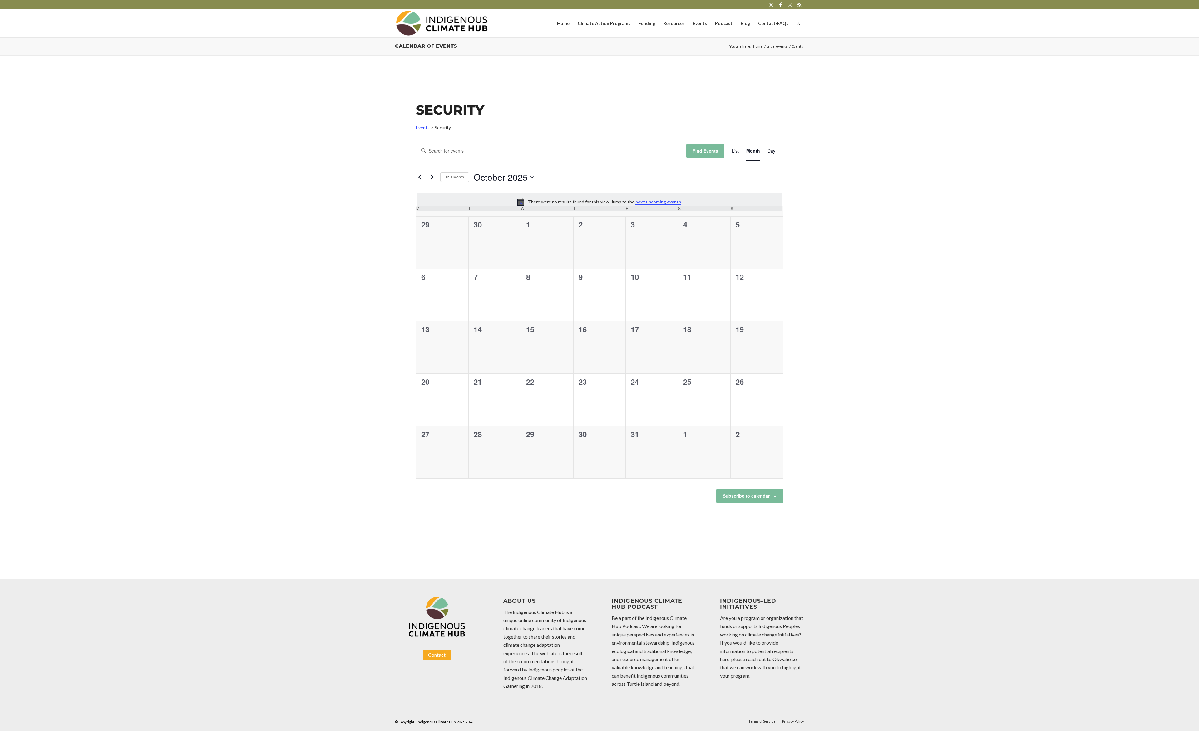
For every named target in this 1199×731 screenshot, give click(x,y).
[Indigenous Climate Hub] (442, 23)
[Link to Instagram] (789, 4)
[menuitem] (563, 23)
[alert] (599, 202)
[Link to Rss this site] (799, 4)
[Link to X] (771, 4)
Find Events (705, 151)
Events (423, 127)
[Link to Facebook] (780, 4)
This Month (454, 176)
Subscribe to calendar (746, 496)
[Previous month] (419, 177)
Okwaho (781, 659)
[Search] (798, 23)
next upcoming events (658, 201)
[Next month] (432, 177)
